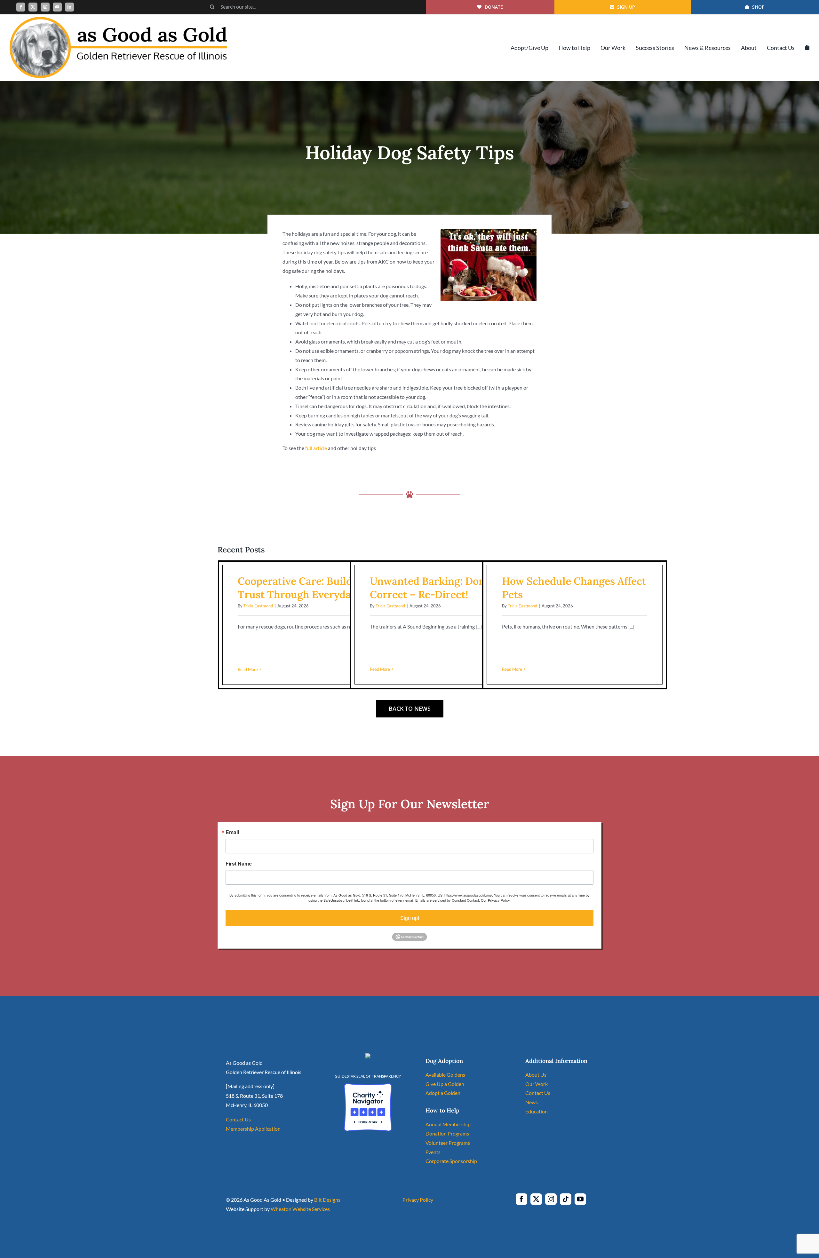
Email (232, 832)
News (531, 1102)
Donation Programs (447, 1133)
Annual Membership (448, 1124)
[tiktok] (565, 1199)
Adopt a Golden (442, 1093)
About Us (535, 1075)
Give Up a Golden (444, 1084)
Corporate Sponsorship (451, 1161)
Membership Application (253, 1129)
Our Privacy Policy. (496, 900)
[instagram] (45, 7)
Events (433, 1152)
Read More (248, 669)
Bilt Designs (327, 1200)
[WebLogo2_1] (118, 19)
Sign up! (409, 918)
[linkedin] (69, 7)
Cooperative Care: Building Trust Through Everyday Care (310, 587)
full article (316, 448)
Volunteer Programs (447, 1143)
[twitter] (32, 7)
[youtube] (57, 7)
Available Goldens (445, 1075)
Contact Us (238, 1119)
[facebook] (20, 7)
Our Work (536, 1084)
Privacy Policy (417, 1200)
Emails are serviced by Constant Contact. (447, 900)
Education (536, 1111)
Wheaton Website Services (300, 1209)
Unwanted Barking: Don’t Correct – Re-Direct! (430, 587)
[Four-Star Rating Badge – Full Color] (368, 1086)
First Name (239, 863)
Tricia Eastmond (258, 605)
